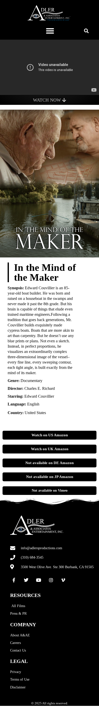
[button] (50, 30)
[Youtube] (39, 580)
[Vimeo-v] (63, 580)
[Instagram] (51, 580)
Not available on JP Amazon (49, 477)
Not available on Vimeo (50, 490)
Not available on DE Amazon (49, 463)
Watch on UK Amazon (49, 449)
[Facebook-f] (14, 580)
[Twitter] (26, 580)
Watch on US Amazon (49, 435)
